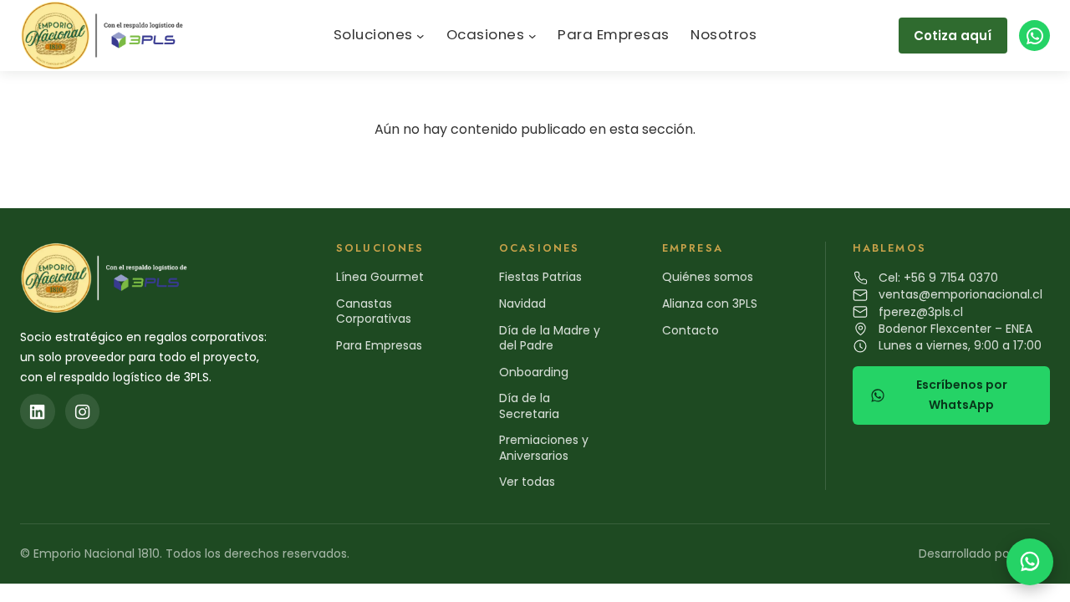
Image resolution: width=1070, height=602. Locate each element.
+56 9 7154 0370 (951, 277)
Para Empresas (379, 345)
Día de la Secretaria (529, 405)
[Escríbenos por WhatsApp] (1029, 561)
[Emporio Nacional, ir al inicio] (105, 35)
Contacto (690, 330)
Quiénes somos (707, 276)
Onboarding (533, 372)
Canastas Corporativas (373, 311)
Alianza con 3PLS (709, 303)
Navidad (522, 303)
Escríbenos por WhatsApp (961, 394)
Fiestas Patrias (540, 276)
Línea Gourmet (380, 276)
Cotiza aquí (952, 35)
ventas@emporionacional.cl (960, 294)
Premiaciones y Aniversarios (543, 447)
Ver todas (527, 481)
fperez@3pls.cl (921, 312)
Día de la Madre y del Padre (549, 338)
